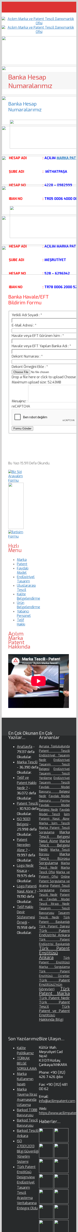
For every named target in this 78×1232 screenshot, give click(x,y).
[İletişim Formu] (16, 536)
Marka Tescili (27, 762)
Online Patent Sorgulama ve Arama (54, 881)
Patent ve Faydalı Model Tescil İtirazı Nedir (54, 899)
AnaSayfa (24, 746)
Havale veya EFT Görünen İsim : (38, 335)
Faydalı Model (22, 570)
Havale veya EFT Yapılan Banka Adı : (41, 346)
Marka (22, 559)
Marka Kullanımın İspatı (25, 1079)
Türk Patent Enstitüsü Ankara (54, 953)
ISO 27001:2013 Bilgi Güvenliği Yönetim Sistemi (28, 1151)
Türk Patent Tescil (54, 1004)
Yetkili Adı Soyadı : (27, 315)
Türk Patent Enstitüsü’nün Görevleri (54, 985)
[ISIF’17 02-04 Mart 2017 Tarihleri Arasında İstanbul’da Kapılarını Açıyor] (61, 1172)
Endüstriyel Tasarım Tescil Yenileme (54, 773)
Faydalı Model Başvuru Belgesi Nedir (54, 791)
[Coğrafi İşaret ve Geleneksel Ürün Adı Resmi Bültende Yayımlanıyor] (46, 1172)
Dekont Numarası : (27, 356)
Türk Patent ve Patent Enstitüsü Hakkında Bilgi (54, 1013)
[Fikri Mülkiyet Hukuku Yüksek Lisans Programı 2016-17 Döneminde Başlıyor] (46, 1217)
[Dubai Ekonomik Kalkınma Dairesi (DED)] (61, 1141)
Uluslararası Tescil (26, 587)
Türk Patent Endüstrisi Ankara (54, 933)
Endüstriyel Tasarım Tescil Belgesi (54, 764)
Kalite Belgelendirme (28, 596)
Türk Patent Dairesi (54, 926)
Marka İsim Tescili (54, 823)
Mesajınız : (20, 401)
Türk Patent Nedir (54, 998)
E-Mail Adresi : (24, 325)
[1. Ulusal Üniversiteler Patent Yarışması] (46, 1156)
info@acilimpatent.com (57, 1101)
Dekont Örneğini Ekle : (30, 366)
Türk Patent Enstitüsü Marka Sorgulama (54, 962)
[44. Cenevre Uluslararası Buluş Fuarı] (46, 1202)
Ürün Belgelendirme (28, 604)
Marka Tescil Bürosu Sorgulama (54, 858)
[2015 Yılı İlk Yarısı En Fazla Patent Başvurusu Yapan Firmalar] (61, 1217)
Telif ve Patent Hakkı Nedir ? (26, 782)
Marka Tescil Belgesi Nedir (54, 845)
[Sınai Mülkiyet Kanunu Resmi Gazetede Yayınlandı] (46, 1187)
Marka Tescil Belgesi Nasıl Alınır (54, 836)
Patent (22, 564)
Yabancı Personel (24, 613)
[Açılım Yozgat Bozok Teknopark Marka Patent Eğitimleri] (46, 1141)
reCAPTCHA (21, 406)
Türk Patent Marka (54, 991)
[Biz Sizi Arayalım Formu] (16, 480)
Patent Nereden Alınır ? (23, 844)
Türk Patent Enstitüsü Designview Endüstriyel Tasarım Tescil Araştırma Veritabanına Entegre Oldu (27, 1187)
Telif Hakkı (21, 622)
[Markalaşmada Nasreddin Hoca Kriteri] (61, 1202)
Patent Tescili (27, 803)
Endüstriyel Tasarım (26, 579)
